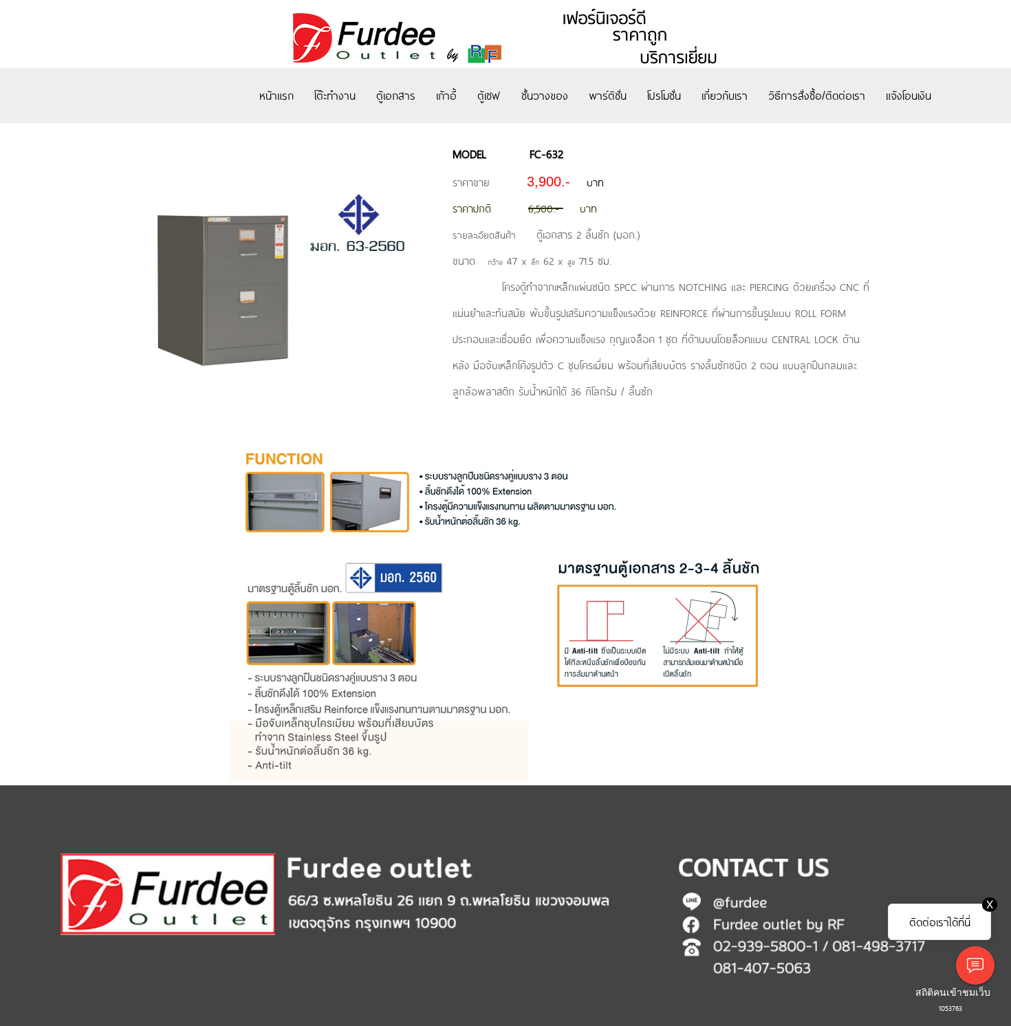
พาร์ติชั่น (608, 95)
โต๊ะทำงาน (335, 95)
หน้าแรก (276, 95)
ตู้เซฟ (489, 95)
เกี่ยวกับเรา (725, 95)
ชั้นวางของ (544, 95)
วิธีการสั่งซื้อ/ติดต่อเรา (816, 95)
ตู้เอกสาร (395, 95)
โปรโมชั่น (664, 95)
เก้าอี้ (446, 95)
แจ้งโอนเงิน (908, 95)
